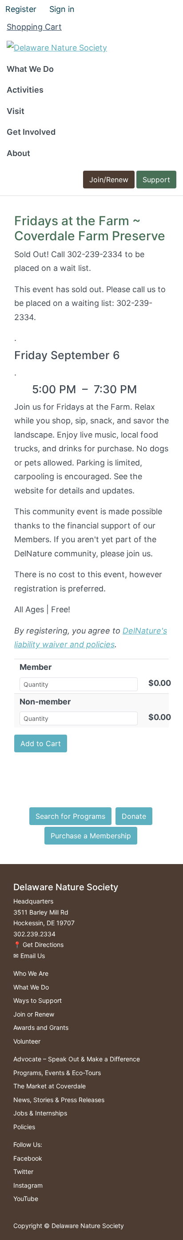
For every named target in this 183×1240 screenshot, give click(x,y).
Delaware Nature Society (88, 1225)
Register (20, 9)
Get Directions (43, 944)
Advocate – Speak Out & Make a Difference (76, 1059)
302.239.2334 (34, 934)
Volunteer (26, 1041)
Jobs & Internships (40, 1113)
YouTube (25, 1198)
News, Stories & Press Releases (58, 1099)
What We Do (30, 69)
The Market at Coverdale (49, 1086)
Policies (24, 1126)
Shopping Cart (34, 26)
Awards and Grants (40, 1027)
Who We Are (30, 973)
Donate (134, 816)
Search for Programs (70, 816)
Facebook (27, 1158)
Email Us (32, 955)
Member (36, 667)
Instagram (28, 1185)
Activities (25, 89)
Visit (15, 111)
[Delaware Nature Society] (57, 47)
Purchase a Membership (91, 835)
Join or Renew (33, 1014)
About (18, 153)
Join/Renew (108, 179)
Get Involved (31, 132)
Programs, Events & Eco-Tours (57, 1072)
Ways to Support (37, 1000)
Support (156, 179)
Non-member (45, 701)
